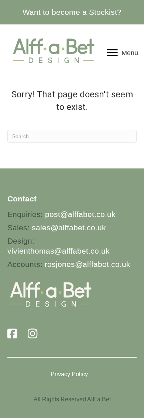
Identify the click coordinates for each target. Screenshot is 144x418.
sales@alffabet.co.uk (69, 227)
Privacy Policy (69, 374)
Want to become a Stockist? (72, 12)
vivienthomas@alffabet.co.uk (58, 251)
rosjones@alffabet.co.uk (87, 264)
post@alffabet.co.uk (80, 214)
